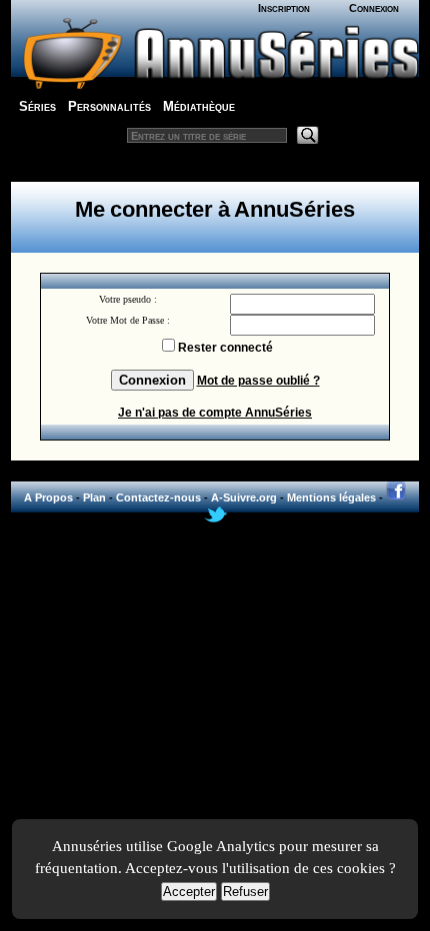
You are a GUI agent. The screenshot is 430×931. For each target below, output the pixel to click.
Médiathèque (199, 106)
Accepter (189, 891)
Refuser (245, 891)
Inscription (284, 8)
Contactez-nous (158, 497)
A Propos (48, 497)
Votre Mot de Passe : (128, 320)
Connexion (374, 8)
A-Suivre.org (244, 497)
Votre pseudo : (128, 299)
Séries (37, 106)
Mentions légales (331, 497)
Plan (94, 497)
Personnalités (109, 106)
